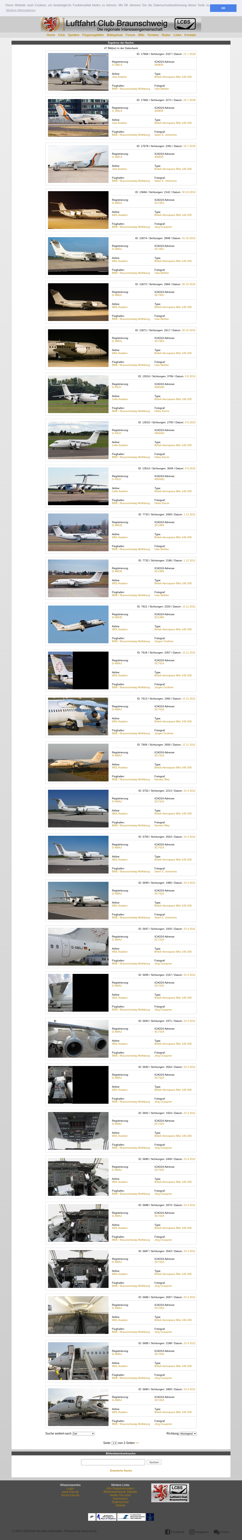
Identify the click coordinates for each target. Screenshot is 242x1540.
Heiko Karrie (161, 411)
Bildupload (115, 35)
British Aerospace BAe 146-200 (173, 76)
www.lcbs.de (70, 1491)
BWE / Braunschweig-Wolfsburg (131, 88)
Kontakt (190, 35)
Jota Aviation (119, 76)
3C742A (159, 663)
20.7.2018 (189, 100)
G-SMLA (117, 64)
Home (51, 35)
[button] (154, 1462)
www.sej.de (89, 1531)
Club (61, 35)
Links (178, 35)
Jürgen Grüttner (164, 641)
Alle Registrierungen (120, 1488)
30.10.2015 (188, 192)
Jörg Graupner (163, 226)
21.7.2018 (189, 53)
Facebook (177, 1532)
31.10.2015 (188, 238)
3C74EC (159, 202)
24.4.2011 (189, 790)
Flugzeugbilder (93, 35)
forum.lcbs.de (70, 1495)
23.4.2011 (189, 928)
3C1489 (159, 525)
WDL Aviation (120, 214)
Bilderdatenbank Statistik (120, 1491)
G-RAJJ (116, 387)
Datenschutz (120, 1502)
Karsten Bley (162, 779)
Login (70, 1488)
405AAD (159, 387)
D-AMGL (117, 202)
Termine (153, 35)
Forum (130, 35)
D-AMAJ (117, 663)
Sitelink (120, 1505)
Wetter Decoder (120, 1495)
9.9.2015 (190, 376)
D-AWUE (117, 525)
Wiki (141, 35)
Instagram (202, 1532)
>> (137, 1443)
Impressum (120, 1498)
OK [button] (223, 8)
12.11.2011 (188, 606)
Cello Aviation (120, 399)
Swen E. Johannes (165, 134)
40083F (159, 64)
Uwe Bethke (161, 88)
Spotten (73, 35)
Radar (166, 35)
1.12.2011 (189, 514)
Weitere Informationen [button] (21, 10)
